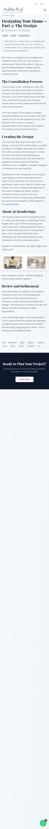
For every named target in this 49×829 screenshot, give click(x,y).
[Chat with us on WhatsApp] (43, 823)
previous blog (12, 204)
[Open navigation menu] (45, 10)
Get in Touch (24, 379)
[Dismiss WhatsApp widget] (45, 820)
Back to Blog (9, 15)
